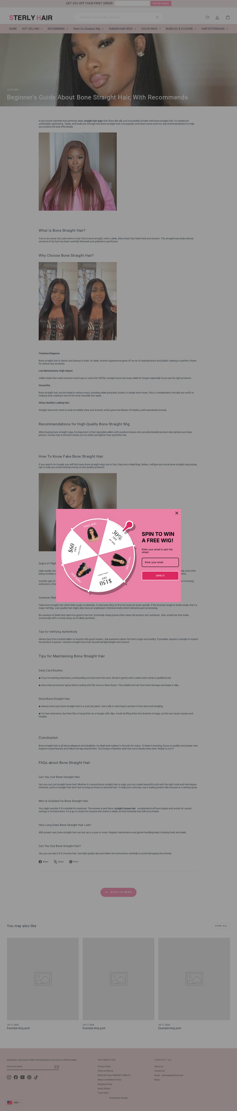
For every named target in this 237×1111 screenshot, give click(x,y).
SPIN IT (160, 575)
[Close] (177, 513)
